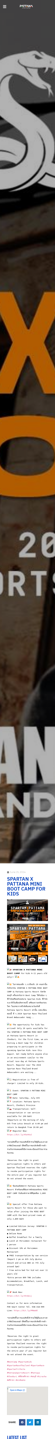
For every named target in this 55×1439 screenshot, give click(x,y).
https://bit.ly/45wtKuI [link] (19, 1135)
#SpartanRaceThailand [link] (18, 1365)
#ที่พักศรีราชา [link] (23, 1376)
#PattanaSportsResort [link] (18, 1373)
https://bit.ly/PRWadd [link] (26, 1310)
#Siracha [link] (41, 1376)
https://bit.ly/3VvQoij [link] (19, 1296)
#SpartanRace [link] (37, 1365)
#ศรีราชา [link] (11, 1380)
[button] (22, 1422)
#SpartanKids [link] (25, 1362)
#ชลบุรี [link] (33, 1376)
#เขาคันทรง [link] (20, 1380)
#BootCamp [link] (12, 1362)
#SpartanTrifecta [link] (16, 1369)
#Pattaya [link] (35, 1373)
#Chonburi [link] (12, 1376)
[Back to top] (49, 106)
